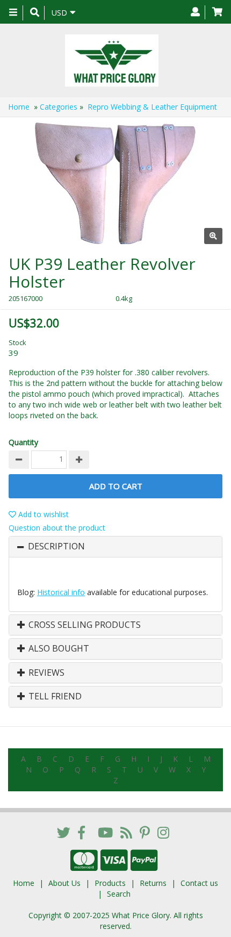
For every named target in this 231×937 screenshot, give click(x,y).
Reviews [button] (45, 673)
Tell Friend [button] (54, 697)
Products (110, 883)
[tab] (115, 547)
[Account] (195, 12)
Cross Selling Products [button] (83, 625)
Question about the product (57, 528)
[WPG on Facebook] (81, 832)
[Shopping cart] (217, 12)
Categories (58, 107)
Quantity (23, 442)
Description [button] (56, 547)
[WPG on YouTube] (105, 832)
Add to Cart (115, 486)
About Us (64, 883)
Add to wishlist (42, 514)
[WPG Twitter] (63, 832)
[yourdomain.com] (111, 60)
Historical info (61, 592)
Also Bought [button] (57, 649)
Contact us (199, 883)
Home (19, 107)
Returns (153, 883)
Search (119, 894)
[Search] (34, 13)
